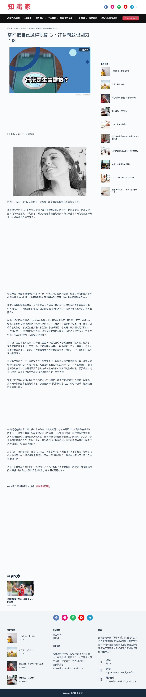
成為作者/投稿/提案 (109, 18)
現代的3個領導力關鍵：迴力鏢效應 (125, 151)
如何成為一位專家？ (119, 111)
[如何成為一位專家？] (105, 111)
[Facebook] (106, 7)
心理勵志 (31, 134)
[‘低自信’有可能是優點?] (105, 71)
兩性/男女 (40, 18)
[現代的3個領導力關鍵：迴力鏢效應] (105, 151)
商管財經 (93, 18)
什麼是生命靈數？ (119, 84)
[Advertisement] (50, 113)
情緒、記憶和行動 (119, 124)
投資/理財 (81, 18)
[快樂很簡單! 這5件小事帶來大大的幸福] (20, 588)
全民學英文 (58, 635)
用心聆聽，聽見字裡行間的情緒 (124, 98)
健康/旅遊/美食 (66, 18)
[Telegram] (132, 7)
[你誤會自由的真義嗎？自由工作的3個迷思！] (105, 138)
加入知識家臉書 (132, 18)
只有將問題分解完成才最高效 (123, 178)
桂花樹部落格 (42, 486)
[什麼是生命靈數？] (105, 84)
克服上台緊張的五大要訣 (121, 164)
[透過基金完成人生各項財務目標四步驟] (105, 191)
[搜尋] (137, 7)
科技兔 (56, 638)
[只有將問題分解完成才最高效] (105, 178)
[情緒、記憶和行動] (105, 124)
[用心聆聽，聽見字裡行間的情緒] (105, 98)
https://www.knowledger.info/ (120, 672)
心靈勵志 (27, 18)
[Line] (119, 7)
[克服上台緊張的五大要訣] (105, 164)
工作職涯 (52, 18)
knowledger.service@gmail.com (121, 681)
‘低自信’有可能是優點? (120, 71)
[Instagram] (112, 7)
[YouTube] (125, 7)
